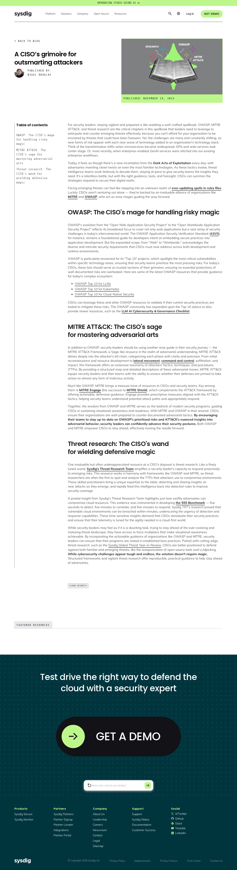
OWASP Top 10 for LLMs (93, 284)
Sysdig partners (64, 814)
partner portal (62, 835)
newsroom (100, 830)
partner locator (63, 824)
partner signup (63, 819)
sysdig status (140, 819)
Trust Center (194, 860)
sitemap (98, 846)
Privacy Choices (168, 860)
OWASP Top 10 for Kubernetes (97, 289)
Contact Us (216, 860)
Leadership (100, 819)
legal (96, 840)
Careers (98, 824)
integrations (61, 830)
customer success (143, 830)
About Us (99, 814)
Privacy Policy (117, 860)
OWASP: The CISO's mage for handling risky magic (35, 139)
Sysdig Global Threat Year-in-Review (134, 545)
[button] (50, 14)
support (137, 814)
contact (97, 835)
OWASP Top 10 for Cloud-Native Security (104, 294)
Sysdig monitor (23, 819)
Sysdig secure (23, 814)
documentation (141, 824)
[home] (22, 13)
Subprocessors (142, 860)
